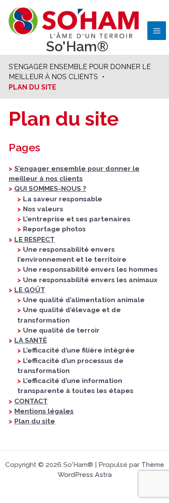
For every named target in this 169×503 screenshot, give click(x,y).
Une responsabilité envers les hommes (90, 269)
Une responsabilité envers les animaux (90, 280)
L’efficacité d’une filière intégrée (79, 350)
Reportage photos (54, 229)
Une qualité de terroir (61, 330)
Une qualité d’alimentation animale (84, 300)
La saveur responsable (62, 199)
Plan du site (34, 421)
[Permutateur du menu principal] (156, 30)
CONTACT (31, 401)
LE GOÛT (29, 290)
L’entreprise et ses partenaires (76, 219)
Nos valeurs (43, 209)
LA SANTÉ (30, 340)
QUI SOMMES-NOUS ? (50, 188)
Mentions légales (44, 411)
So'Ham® (77, 46)
